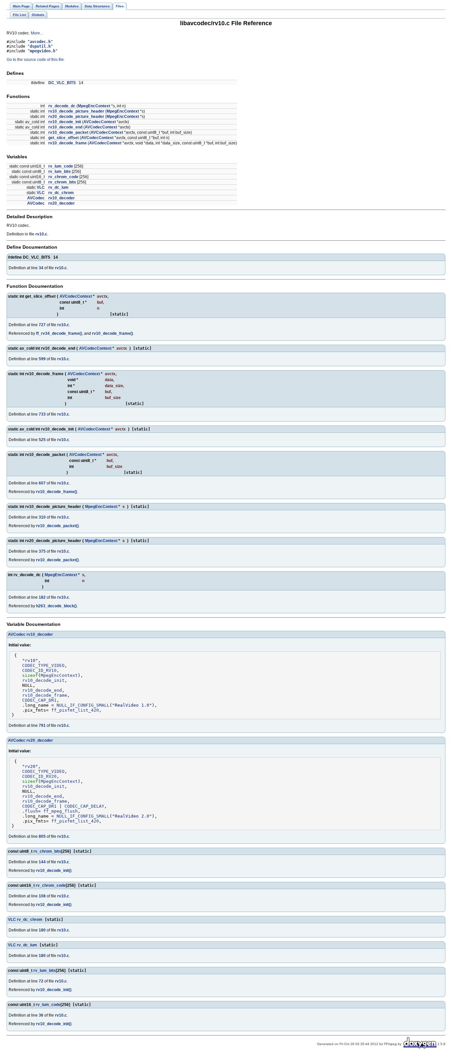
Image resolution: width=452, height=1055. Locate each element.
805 (42, 836)
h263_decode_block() (56, 606)
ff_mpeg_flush (60, 811)
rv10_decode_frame (67, 143)
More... (37, 33)
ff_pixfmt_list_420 (75, 710)
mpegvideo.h (42, 51)
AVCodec (36, 198)
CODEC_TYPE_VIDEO (43, 665)
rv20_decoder (61, 203)
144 (42, 862)
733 (42, 414)
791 (42, 725)
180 (42, 930)
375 (42, 551)
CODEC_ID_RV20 (39, 776)
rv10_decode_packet (68, 132)
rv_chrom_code (63, 177)
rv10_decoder (61, 198)
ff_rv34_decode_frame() (59, 333)
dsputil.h (40, 46)
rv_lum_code (60, 166)
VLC (41, 187)
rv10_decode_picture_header (76, 111)
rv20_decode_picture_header (76, 116)
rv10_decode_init (64, 122)
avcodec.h (40, 41)
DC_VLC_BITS (62, 82)
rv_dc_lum (58, 187)
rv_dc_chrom (61, 192)
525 (42, 439)
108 (42, 896)
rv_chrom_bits (62, 182)
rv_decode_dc (61, 106)
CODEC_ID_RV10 (39, 670)
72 (41, 981)
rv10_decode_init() (53, 870)
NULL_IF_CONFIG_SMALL (83, 705)
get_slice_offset (63, 137)
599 (42, 359)
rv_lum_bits (59, 171)
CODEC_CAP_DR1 (39, 700)
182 (42, 597)
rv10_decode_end (65, 127)
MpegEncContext (94, 106)
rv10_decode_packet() (57, 526)
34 (41, 268)
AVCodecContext (99, 122)
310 (42, 517)
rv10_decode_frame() (112, 333)
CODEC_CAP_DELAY (84, 806)
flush (31, 811)
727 (42, 325)
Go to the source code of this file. (36, 59)
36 (41, 1015)
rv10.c (41, 234)
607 (42, 483)
